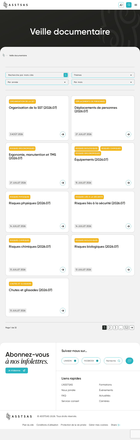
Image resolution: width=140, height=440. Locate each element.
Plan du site (28, 425)
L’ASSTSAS (67, 384)
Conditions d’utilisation (47, 425)
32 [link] (126, 327)
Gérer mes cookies (98, 425)
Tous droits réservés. (66, 416)
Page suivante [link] (132, 327)
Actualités (104, 395)
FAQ (64, 395)
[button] (103, 75)
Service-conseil (70, 401)
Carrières (104, 401)
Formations (105, 384)
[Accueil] (4, 55)
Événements (106, 390)
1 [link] (104, 327)
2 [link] (110, 327)
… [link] (121, 327)
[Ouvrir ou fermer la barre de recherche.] (129, 5)
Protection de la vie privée (73, 425)
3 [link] (115, 327)
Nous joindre (68, 390)
